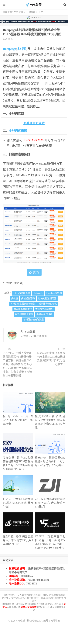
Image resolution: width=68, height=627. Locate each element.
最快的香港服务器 (47, 298)
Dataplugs (9, 48)
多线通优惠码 (18, 130)
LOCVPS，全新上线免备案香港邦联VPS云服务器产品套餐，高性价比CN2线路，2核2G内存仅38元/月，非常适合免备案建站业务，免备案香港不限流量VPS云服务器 (17, 364)
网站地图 (55, 620)
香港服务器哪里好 (44, 309)
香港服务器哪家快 (23, 309)
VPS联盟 (34, 5)
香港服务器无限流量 (33, 319)
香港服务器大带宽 (24, 314)
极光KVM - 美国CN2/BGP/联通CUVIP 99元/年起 (18, 420)
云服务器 (30, 12)
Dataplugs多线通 (54, 293)
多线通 (21, 48)
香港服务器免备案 (48, 304)
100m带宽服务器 (22, 293)
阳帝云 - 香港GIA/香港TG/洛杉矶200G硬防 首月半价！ (18, 503)
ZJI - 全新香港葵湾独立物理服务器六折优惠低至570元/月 (50, 503)
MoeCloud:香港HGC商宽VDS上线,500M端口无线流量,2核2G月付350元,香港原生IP (51, 359)
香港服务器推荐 (44, 314)
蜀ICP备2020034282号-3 (38, 620)
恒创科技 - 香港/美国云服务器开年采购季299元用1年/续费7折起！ (18, 540)
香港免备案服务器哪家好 (22, 304)
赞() (36, 272)
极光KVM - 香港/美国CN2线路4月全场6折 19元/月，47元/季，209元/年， (50, 461)
